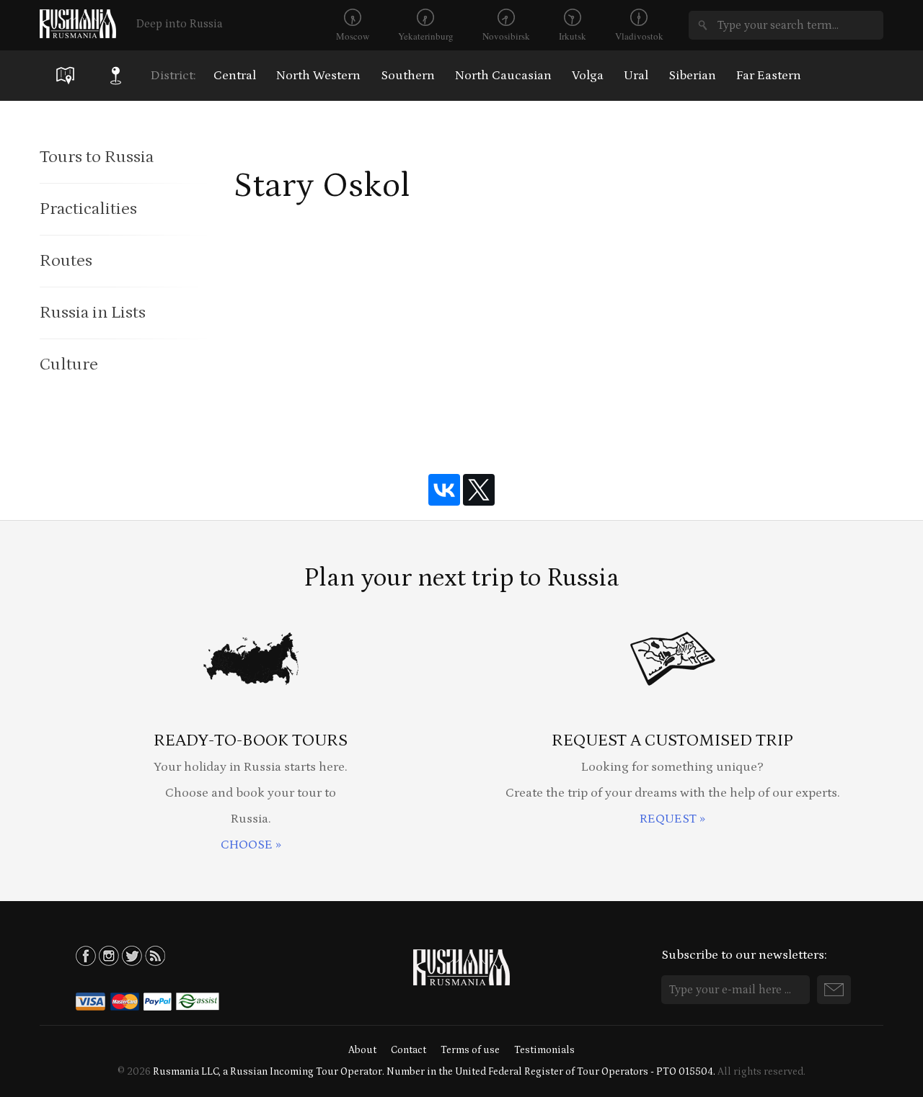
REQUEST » (672, 819)
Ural (636, 75)
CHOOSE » (251, 845)
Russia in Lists (93, 312)
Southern (408, 75)
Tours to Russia (97, 156)
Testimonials (544, 1050)
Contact (408, 1050)
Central (234, 75)
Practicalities (88, 208)
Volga (588, 75)
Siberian (692, 75)
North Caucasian (503, 75)
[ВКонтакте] (444, 490)
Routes (66, 260)
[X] (479, 490)
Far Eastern (768, 75)
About (362, 1050)
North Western (318, 75)
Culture (69, 364)
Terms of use (470, 1050)
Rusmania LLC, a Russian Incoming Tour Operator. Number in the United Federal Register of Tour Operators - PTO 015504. (434, 1072)
